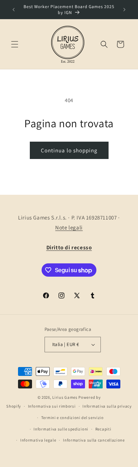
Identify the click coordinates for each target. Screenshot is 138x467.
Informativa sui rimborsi (52, 406)
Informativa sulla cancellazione (94, 440)
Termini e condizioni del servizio (72, 417)
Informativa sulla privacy (107, 406)
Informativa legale (38, 440)
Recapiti (103, 429)
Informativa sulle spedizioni (60, 429)
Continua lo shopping (69, 150)
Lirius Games (64, 397)
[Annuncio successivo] (124, 9)
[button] (15, 44)
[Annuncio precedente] (14, 9)
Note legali (69, 227)
